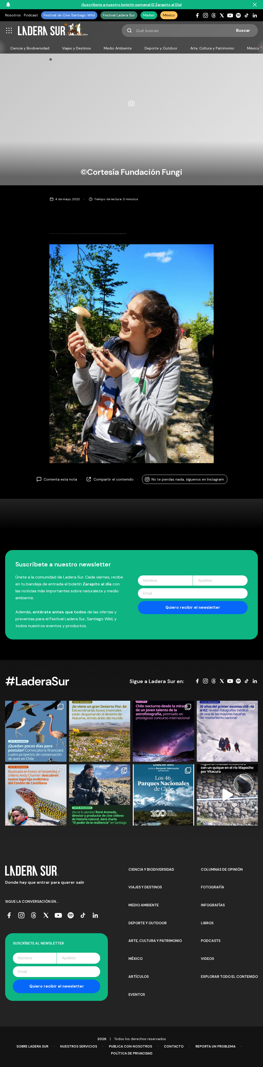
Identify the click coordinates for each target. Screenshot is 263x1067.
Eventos (136, 994)
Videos (207, 958)
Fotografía (212, 887)
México (169, 15)
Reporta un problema (215, 1046)
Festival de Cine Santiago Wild (69, 15)
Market (149, 15)
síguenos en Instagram (188, 479)
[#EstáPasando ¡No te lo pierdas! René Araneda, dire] (99, 795)
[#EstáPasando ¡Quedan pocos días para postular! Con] (36, 731)
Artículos (138, 976)
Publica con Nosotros (130, 1046)
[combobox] (190, 30)
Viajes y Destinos (76, 48)
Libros (207, 923)
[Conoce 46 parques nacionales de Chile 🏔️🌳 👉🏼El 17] (163, 795)
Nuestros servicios (78, 1046)
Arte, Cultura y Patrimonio (212, 48)
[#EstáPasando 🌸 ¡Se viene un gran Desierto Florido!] (99, 731)
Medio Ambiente (118, 48)
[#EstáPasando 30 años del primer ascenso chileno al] (227, 731)
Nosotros (13, 15)
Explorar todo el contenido (229, 976)
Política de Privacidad (131, 1053)
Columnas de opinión (222, 869)
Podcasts (210, 940)
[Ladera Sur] (53, 30)
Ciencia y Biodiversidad (29, 48)
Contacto (174, 1046)
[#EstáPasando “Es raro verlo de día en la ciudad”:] (227, 795)
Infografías (213, 905)
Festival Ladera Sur (119, 15)
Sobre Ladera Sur (32, 1046)
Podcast (31, 15)
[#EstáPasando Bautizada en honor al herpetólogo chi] (36, 795)
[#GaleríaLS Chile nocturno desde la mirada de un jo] (163, 731)
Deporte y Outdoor (161, 48)
